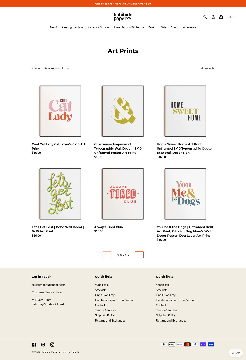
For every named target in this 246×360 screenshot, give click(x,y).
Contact (100, 305)
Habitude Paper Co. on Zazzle (114, 300)
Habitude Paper (49, 352)
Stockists (100, 290)
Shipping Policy (105, 315)
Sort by (36, 68)
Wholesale (102, 285)
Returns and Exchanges (110, 321)
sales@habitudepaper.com (48, 285)
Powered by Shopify (68, 352)
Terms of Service (105, 310)
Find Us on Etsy (105, 295)
